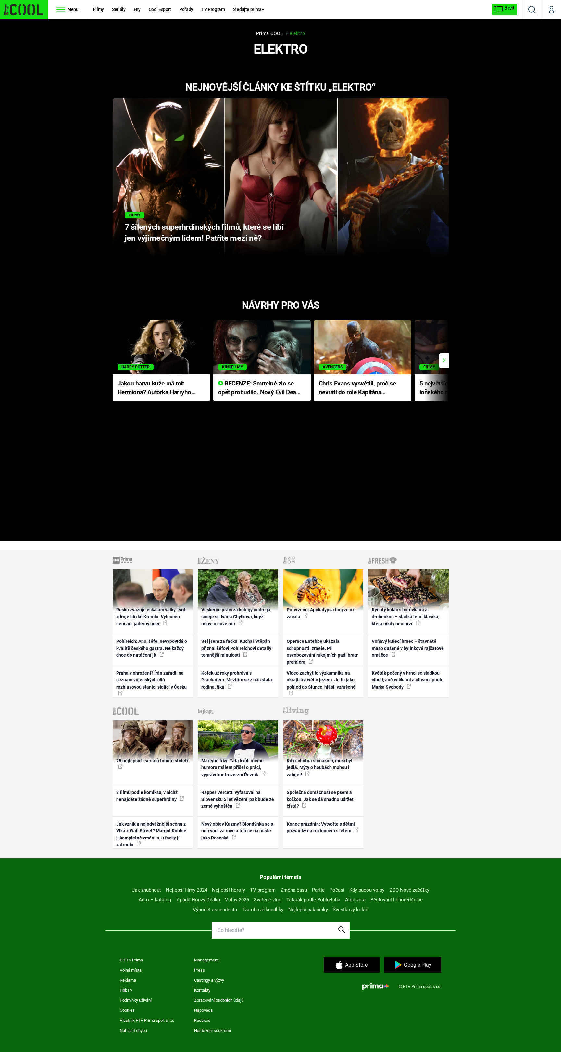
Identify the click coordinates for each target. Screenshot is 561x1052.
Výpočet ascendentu (215, 909)
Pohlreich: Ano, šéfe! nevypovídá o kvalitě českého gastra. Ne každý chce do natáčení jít (151, 648)
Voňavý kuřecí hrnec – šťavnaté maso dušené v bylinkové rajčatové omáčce (408, 648)
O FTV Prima (131, 960)
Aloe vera (355, 900)
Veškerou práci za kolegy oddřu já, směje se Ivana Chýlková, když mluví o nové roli (236, 616)
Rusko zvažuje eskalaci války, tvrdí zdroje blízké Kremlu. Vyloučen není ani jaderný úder (151, 616)
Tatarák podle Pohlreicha (313, 900)
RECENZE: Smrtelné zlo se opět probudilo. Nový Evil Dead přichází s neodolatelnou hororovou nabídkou (259, 388)
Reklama (128, 980)
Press (199, 970)
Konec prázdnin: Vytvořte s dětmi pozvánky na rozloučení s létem (321, 827)
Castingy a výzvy (209, 980)
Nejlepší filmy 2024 (186, 890)
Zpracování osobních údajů (218, 1000)
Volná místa (131, 970)
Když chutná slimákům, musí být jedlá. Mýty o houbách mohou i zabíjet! (320, 767)
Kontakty (202, 990)
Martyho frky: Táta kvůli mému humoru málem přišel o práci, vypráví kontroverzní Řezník (232, 767)
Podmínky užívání (136, 1000)
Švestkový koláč (350, 909)
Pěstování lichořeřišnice (396, 900)
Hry (137, 9)
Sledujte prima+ (248, 9)
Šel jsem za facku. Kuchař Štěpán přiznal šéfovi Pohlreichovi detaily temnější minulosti (236, 648)
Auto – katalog (155, 900)
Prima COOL (269, 33)
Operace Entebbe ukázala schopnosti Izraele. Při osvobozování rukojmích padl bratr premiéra (322, 652)
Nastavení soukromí (212, 1030)
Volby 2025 (237, 900)
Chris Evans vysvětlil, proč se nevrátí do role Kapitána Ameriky (357, 388)
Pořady (186, 9)
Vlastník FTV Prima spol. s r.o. (147, 1020)
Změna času (293, 890)
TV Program (213, 9)
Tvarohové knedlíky (262, 909)
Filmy (98, 9)
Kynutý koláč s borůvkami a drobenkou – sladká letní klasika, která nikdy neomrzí (405, 616)
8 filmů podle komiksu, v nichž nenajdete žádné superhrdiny (147, 796)
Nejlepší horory (228, 890)
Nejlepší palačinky (308, 909)
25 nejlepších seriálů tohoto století (152, 760)
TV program (263, 890)
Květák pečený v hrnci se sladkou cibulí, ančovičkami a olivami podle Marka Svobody (407, 680)
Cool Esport (160, 9)
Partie (318, 890)
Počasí (337, 890)
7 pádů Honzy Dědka (198, 900)
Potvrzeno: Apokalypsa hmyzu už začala (321, 613)
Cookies (127, 1010)
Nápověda (203, 1010)
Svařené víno (267, 900)
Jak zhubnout (146, 890)
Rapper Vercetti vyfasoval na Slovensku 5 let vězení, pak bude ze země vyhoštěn (237, 799)
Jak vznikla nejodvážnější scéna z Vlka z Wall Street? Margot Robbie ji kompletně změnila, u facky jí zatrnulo (151, 834)
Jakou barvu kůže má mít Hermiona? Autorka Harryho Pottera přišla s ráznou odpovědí (154, 388)
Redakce (202, 1020)
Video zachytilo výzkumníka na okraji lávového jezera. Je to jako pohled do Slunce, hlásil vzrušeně (321, 680)
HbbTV (126, 990)
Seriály (119, 9)
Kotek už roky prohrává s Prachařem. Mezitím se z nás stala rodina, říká (236, 680)
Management (206, 960)
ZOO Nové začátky (409, 890)
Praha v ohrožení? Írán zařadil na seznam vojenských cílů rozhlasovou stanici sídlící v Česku (151, 680)
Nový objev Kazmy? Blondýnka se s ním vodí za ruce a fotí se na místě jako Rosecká (237, 830)
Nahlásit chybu (133, 1030)
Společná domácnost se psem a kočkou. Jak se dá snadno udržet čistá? (320, 799)
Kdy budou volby (366, 890)
